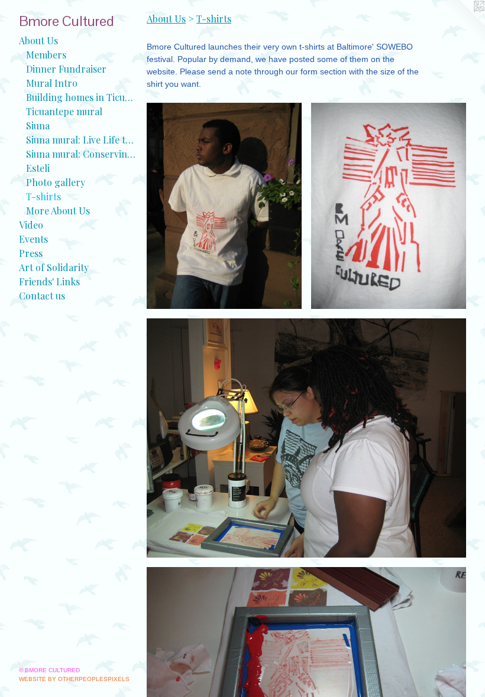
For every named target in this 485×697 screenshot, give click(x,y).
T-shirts (43, 196)
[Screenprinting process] (306, 438)
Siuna (38, 125)
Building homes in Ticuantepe (81, 97)
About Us (38, 40)
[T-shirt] (224, 206)
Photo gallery (55, 182)
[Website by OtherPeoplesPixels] (461, 23)
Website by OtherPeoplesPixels (74, 679)
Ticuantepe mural (64, 111)
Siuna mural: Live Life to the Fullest (81, 139)
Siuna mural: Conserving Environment (81, 154)
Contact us (42, 295)
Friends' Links (49, 281)
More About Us (58, 210)
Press (31, 253)
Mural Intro (51, 83)
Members (46, 54)
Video (31, 225)
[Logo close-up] (388, 206)
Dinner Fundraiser (66, 69)
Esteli (38, 168)
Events (33, 239)
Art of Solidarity (54, 267)
